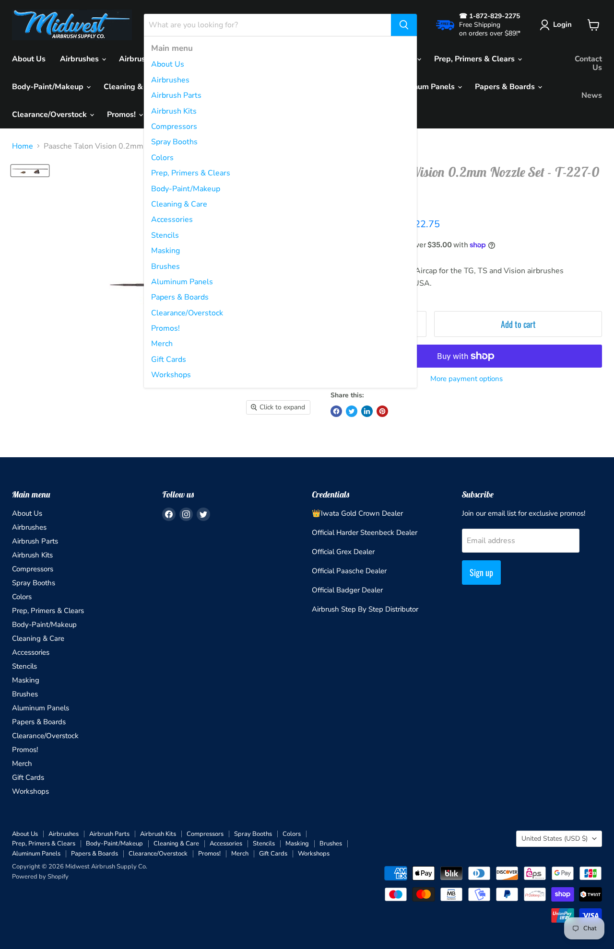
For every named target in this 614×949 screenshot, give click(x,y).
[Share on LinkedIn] (367, 411)
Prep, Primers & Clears (190, 173)
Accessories (172, 219)
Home (22, 146)
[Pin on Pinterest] (382, 411)
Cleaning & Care (179, 204)
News (591, 95)
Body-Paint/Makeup (185, 189)
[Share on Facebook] (336, 411)
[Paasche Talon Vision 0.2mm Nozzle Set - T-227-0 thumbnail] (30, 170)
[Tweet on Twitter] (351, 411)
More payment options (466, 379)
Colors (162, 157)
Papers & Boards (180, 297)
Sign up (481, 572)
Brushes (165, 266)
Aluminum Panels (182, 282)
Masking (165, 250)
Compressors (174, 126)
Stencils (165, 235)
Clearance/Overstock (187, 313)
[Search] (404, 25)
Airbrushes (170, 80)
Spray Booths (174, 142)
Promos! (165, 328)
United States (554, 838)
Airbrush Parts (176, 95)
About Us (167, 64)
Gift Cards (168, 359)
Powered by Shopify (40, 876)
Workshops (171, 375)
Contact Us (588, 63)
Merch (162, 343)
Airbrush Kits (174, 111)
